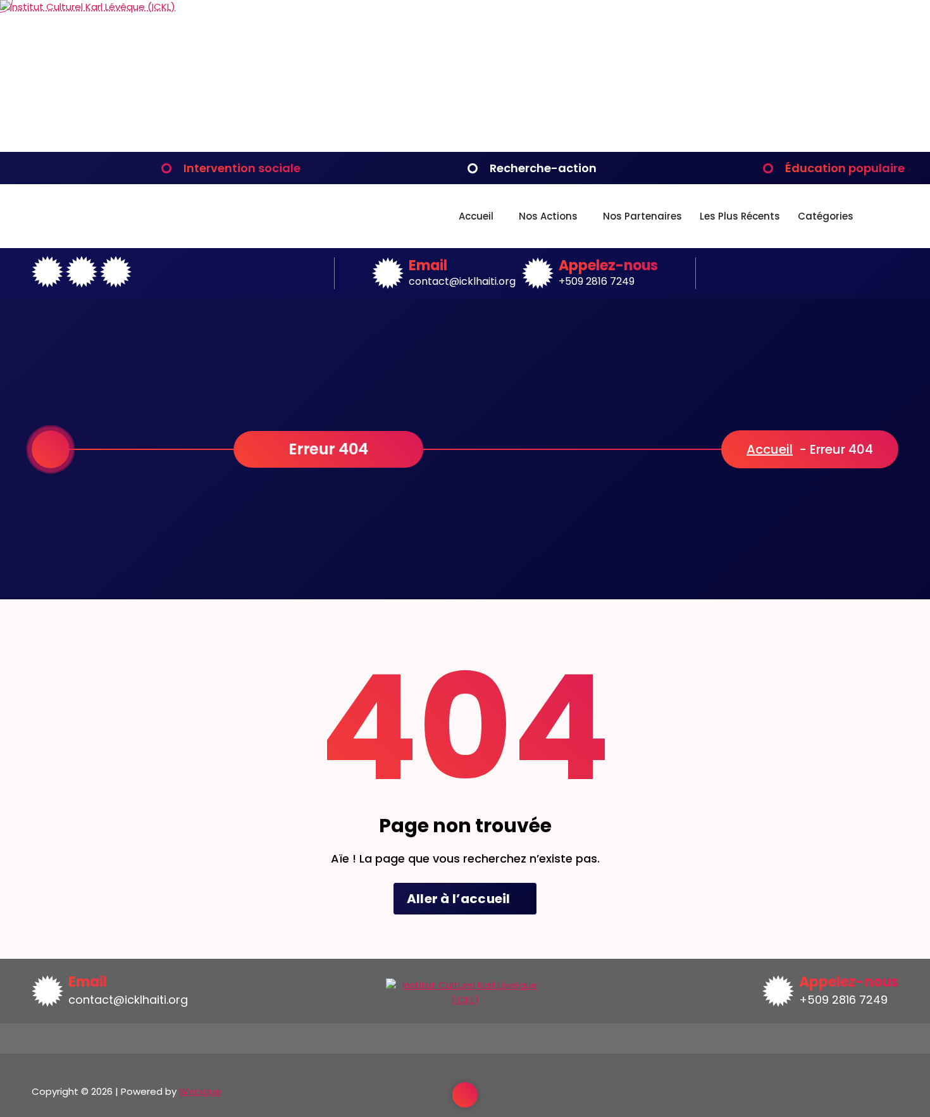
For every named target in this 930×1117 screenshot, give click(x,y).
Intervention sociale (242, 168)
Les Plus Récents (740, 216)
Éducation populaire (845, 168)
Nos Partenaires (642, 216)
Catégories (825, 216)
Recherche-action (543, 168)
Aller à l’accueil (460, 899)
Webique (200, 1091)
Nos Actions (548, 216)
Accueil (476, 216)
